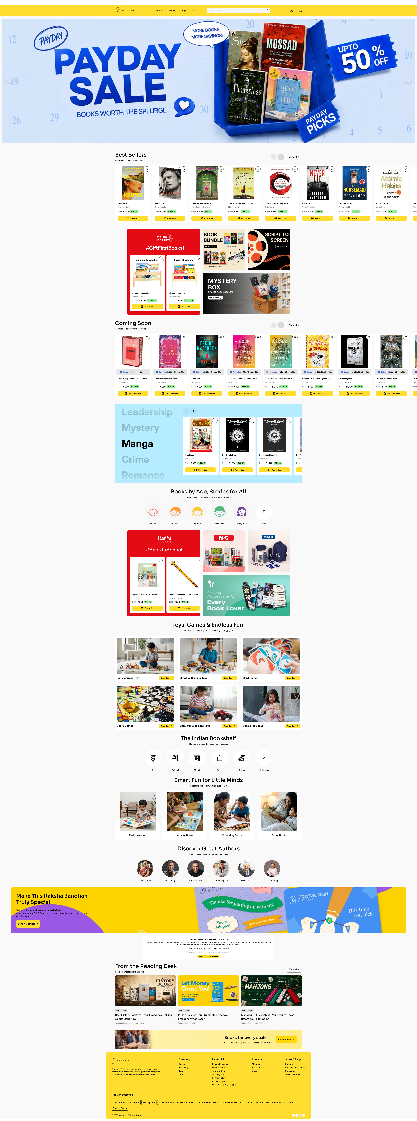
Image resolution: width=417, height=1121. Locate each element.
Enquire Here (284, 1039)
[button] (283, 10)
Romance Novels (166, 1102)
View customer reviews (208, 956)
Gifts (194, 10)
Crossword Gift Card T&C (224, 1085)
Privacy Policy (218, 1067)
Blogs (254, 1071)
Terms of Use (218, 1071)
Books (159, 10)
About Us (256, 1064)
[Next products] (281, 157)
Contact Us (290, 1071)
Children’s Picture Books (232, 1102)
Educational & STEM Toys (284, 1102)
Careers (289, 1064)
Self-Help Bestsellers (208, 1102)
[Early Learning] (137, 811)
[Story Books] (279, 811)
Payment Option (219, 1081)
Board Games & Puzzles (258, 1102)
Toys (184, 10)
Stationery (171, 10)
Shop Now (165, 678)
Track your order (293, 1074)
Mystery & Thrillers (186, 1102)
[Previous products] (273, 157)
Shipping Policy (219, 1074)
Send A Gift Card (26, 924)
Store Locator (258, 1067)
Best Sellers (133, 1102)
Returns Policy (218, 1078)
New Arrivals (119, 1102)
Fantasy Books (120, 1108)
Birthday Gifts (149, 1102)
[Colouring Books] (232, 811)
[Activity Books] (184, 811)
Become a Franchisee (295, 1067)
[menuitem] (159, 10)
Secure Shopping (220, 1064)
